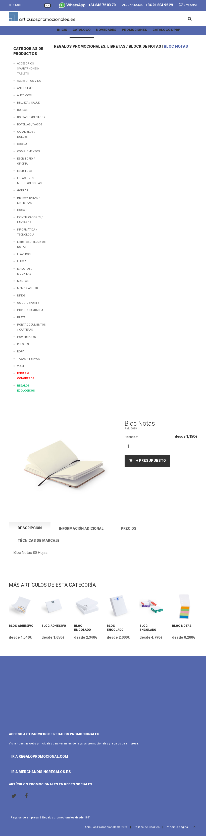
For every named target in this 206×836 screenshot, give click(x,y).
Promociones (134, 30)
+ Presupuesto (151, 461)
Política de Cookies (147, 827)
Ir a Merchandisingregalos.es (28, 772)
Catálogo (82, 30)
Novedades (106, 30)
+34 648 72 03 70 (101, 5)
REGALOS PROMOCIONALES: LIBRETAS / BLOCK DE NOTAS (107, 46)
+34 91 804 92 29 (159, 5)
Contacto (16, 5)
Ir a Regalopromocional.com (28, 756)
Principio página (177, 827)
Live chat (190, 5)
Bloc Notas (181, 626)
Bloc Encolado (82, 628)
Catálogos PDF (166, 30)
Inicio (62, 30)
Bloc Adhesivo (21, 626)
